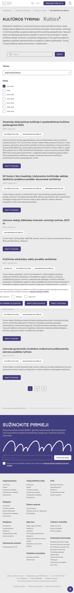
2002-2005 (10, 111)
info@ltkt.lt (23, 578)
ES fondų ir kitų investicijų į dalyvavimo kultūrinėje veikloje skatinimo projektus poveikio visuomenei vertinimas (35, 177)
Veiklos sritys (54, 554)
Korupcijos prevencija (57, 549)
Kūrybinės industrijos (54, 188)
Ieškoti (60, 54)
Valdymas (29, 528)
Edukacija (8, 268)
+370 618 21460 (59, 576)
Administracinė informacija (59, 542)
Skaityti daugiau (12, 166)
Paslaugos (53, 560)
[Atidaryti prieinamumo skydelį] (70, 589)
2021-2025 (10, 95)
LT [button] (37, 3)
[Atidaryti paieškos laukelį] (32, 3)
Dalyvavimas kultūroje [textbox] (12, 73)
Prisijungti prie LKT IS (54, 3)
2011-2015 (10, 103)
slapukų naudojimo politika (39, 292)
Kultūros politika (11, 134)
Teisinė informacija (56, 557)
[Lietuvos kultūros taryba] (7, 3)
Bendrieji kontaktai (32, 557)
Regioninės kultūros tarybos (36, 538)
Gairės (5, 487)
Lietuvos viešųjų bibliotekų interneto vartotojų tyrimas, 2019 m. (36, 222)
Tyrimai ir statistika (22, 10)
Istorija (28, 541)
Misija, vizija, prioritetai (33, 526)
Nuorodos (53, 565)
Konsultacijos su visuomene (59, 547)
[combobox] (37, 72)
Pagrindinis (7, 10)
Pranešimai (7, 526)
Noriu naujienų (63, 458)
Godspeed (38, 586)
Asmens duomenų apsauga (59, 544)
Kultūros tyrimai (40, 10)
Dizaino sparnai (55, 495)
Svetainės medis (19, 586)
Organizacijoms (55, 487)
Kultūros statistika (56, 528)
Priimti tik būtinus (58, 303)
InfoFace (57, 586)
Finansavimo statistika (10, 492)
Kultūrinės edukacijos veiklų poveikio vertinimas (29, 259)
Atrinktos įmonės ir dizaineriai (36, 511)
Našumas (32, 297)
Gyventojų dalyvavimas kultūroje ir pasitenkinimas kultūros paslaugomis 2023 (36, 123)
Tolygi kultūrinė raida (57, 492)
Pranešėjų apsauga (57, 552)
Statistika (19, 297)
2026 (8, 90)
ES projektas (30, 513)
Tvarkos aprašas (8, 508)
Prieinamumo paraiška (58, 562)
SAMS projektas (55, 531)
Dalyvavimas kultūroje (32, 134)
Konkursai (6, 485)
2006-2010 (10, 107)
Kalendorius (7, 495)
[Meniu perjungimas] (70, 3)
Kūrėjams (53, 490)
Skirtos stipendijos (9, 511)
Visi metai (10, 86)
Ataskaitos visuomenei (34, 544)
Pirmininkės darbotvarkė (34, 533)
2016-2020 (10, 99)
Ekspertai (29, 536)
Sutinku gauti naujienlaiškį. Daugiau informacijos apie (38, 464)
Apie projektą (31, 508)
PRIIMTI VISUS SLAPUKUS (36, 303)
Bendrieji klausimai (56, 485)
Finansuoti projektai (9, 490)
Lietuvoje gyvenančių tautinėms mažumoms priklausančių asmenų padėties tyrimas (36, 350)
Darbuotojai (30, 560)
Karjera (28, 546)
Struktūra (29, 531)
